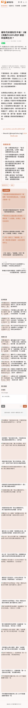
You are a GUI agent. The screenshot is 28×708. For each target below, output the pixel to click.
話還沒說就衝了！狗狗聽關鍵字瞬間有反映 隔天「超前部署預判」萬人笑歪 (14, 170)
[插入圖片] (21, 406)
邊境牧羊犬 (5, 185)
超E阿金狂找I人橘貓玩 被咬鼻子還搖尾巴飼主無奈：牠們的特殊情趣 (14, 163)
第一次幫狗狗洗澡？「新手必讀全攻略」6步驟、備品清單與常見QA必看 (14, 150)
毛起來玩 (11, 6)
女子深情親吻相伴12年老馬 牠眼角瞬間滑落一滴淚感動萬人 (14, 157)
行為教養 (17, 6)
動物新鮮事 (4, 6)
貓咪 (12, 185)
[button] (19, 2)
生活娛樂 (23, 6)
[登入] (23, 2)
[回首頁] (7, 2)
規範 (3, 406)
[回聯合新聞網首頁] (3, 2)
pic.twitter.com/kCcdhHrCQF (14, 129)
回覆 (25, 406)
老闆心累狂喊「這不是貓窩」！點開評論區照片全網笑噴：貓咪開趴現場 (14, 177)
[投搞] (21, 2)
